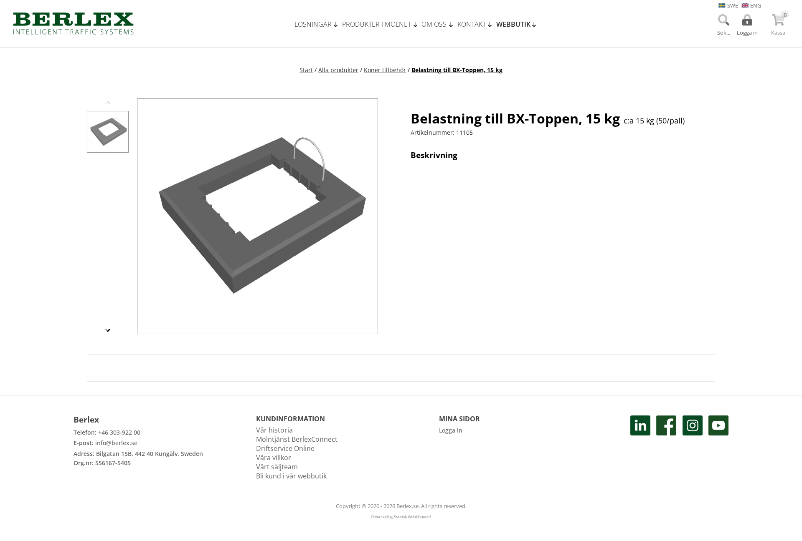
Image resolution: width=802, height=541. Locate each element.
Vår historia (274, 430)
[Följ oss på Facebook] (666, 448)
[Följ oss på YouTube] (718, 448)
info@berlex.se (116, 443)
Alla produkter (338, 70)
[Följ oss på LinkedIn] (640, 448)
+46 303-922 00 (119, 432)
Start (306, 70)
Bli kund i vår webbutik (291, 476)
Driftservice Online (285, 448)
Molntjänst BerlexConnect (297, 439)
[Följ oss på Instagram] (693, 448)
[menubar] (418, 24)
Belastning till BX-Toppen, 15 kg (457, 70)
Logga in (450, 430)
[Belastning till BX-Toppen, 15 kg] (108, 132)
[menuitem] (318, 24)
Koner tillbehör (385, 70)
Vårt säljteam (277, 466)
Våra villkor (273, 457)
